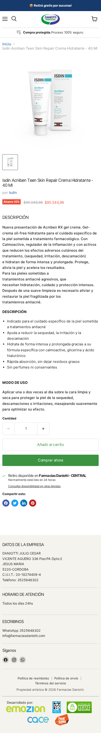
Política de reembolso (33, 678)
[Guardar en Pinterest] (32, 503)
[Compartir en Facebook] (5, 503)
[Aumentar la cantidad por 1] (43, 429)
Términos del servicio (50, 683)
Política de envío (66, 678)
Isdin (13, 192)
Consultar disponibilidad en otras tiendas (34, 486)
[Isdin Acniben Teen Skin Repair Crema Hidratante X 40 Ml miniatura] (10, 162)
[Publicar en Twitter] (14, 503)
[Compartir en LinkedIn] (23, 503)
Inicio (6, 44)
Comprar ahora (50, 460)
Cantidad (9, 418)
